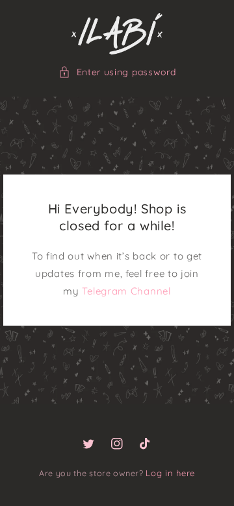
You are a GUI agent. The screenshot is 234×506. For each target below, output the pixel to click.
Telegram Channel (126, 291)
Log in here (170, 473)
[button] (117, 72)
